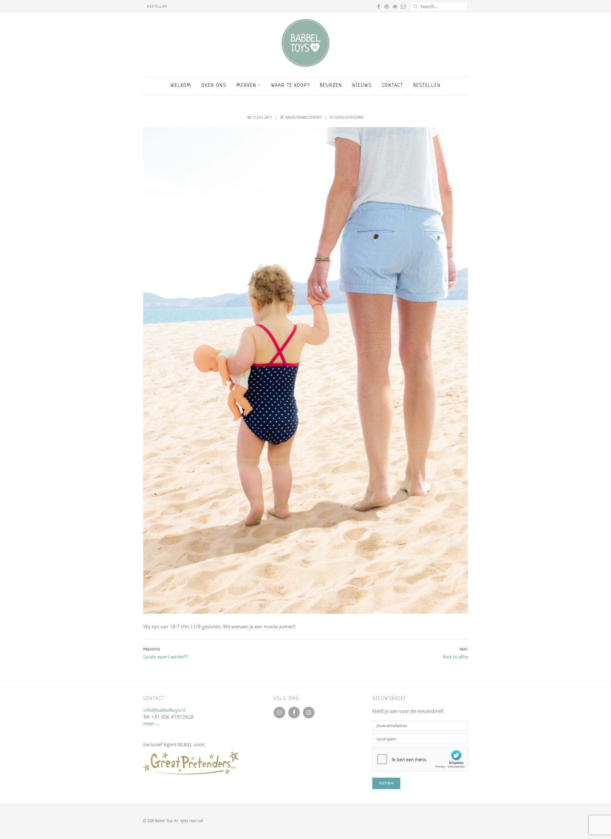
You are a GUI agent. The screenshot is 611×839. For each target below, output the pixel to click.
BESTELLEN (157, 6)
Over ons (213, 85)
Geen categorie (349, 117)
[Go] (415, 6)
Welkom (181, 85)
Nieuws (362, 85)
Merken (246, 85)
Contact (392, 85)
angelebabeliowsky (303, 117)
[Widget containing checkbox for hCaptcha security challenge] (420, 759)
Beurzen (331, 85)
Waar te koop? (290, 85)
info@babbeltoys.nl (164, 710)
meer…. (151, 723)
